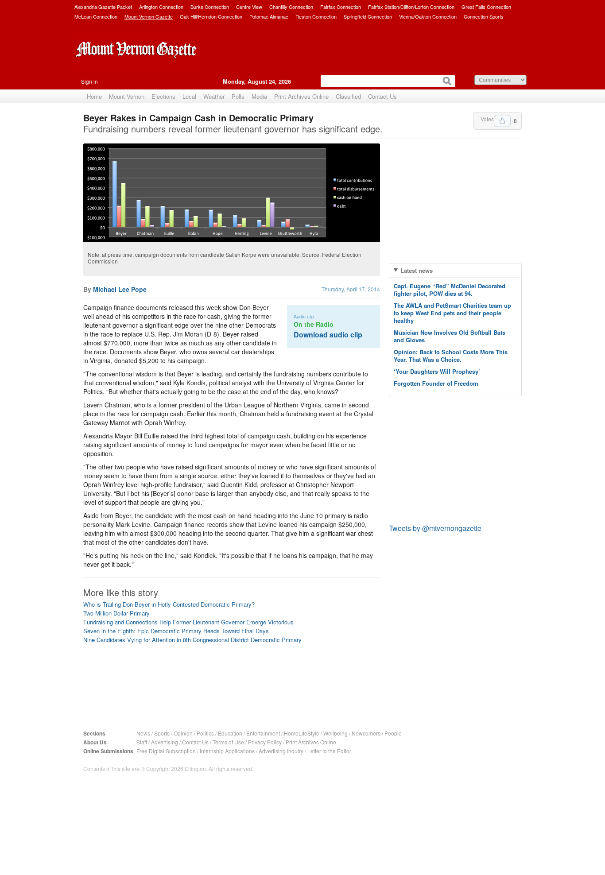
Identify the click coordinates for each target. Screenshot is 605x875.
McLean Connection (95, 16)
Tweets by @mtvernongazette (435, 528)
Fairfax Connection (340, 6)
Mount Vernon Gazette (148, 16)
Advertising (164, 742)
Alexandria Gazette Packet (103, 6)
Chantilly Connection (291, 6)
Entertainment (263, 733)
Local (189, 96)
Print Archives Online (301, 96)
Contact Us (382, 96)
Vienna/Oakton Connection (428, 16)
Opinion (183, 733)
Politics (205, 733)
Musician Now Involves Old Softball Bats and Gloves (449, 336)
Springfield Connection (368, 16)
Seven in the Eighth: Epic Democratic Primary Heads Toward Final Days (176, 631)
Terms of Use (228, 742)
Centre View (249, 6)
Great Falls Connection (486, 6)
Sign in (89, 81)
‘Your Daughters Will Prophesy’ (437, 371)
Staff (141, 742)
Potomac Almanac (268, 16)
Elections (163, 96)
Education (230, 733)
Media (259, 96)
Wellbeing (335, 733)
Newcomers (366, 733)
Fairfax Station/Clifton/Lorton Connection (411, 6)
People (393, 733)
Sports (162, 733)
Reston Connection (316, 16)
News (143, 733)
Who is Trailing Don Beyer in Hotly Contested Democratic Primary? (169, 604)
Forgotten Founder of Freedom (436, 383)
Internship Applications (227, 751)
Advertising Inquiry (281, 751)
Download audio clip (328, 334)
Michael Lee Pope (120, 289)
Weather (214, 96)
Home (94, 96)
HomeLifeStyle (301, 733)
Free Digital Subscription (166, 751)
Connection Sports (484, 16)
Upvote (502, 121)
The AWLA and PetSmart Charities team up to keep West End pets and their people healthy (452, 313)
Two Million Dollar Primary (116, 613)
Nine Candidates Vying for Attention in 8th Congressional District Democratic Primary (192, 639)
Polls (238, 96)
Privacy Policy (265, 742)
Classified (348, 96)
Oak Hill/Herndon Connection (211, 16)
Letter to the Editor (329, 751)
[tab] (455, 270)
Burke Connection (209, 6)
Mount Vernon (126, 96)
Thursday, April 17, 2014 (351, 289)
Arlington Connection (161, 6)
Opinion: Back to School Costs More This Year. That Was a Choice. (451, 356)
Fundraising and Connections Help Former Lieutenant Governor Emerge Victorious (188, 622)
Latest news (416, 270)
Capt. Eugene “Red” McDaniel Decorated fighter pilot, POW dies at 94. (449, 290)
